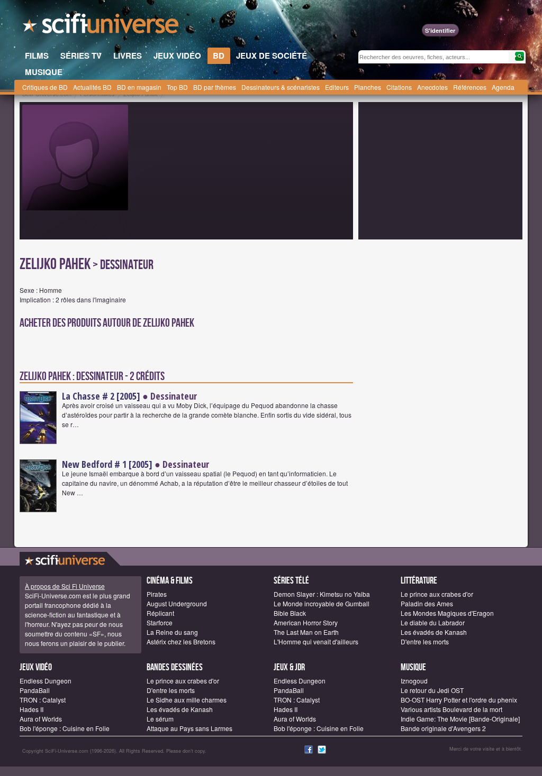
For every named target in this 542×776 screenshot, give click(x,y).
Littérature (419, 580)
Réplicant (160, 612)
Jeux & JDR (289, 667)
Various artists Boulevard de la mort (451, 709)
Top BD (177, 86)
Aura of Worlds (41, 718)
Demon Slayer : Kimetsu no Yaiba (322, 593)
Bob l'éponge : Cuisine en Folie (65, 728)
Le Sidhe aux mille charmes (187, 699)
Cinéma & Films (170, 580)
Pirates (157, 593)
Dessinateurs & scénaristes (280, 86)
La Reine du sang (172, 631)
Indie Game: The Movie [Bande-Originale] (460, 718)
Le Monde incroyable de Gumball (321, 603)
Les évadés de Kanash (434, 631)
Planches (367, 86)
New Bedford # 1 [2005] (107, 464)
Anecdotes (432, 86)
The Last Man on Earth (306, 631)
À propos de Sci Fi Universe (65, 585)
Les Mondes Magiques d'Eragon (447, 612)
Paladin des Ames (427, 603)
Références (469, 86)
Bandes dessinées (175, 667)
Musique (413, 667)
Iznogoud (414, 680)
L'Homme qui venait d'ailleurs (316, 641)
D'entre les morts (425, 641)
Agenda (503, 86)
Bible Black (290, 612)
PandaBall (35, 690)
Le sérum (160, 718)
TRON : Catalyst (43, 699)
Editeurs (337, 86)
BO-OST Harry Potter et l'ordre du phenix (459, 699)
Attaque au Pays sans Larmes (189, 728)
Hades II (31, 709)
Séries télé (291, 580)
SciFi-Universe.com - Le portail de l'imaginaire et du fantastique (102, 26)
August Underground (177, 603)
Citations (399, 86)
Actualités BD (92, 86)
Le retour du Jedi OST (432, 690)
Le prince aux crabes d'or (437, 593)
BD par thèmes (214, 86)
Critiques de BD (45, 86)
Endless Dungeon (45, 680)
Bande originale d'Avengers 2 (443, 728)
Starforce (160, 622)
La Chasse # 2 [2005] (101, 396)
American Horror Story (306, 622)
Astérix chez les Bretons (181, 641)
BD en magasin (139, 86)
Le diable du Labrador (433, 622)
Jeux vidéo (36, 667)
